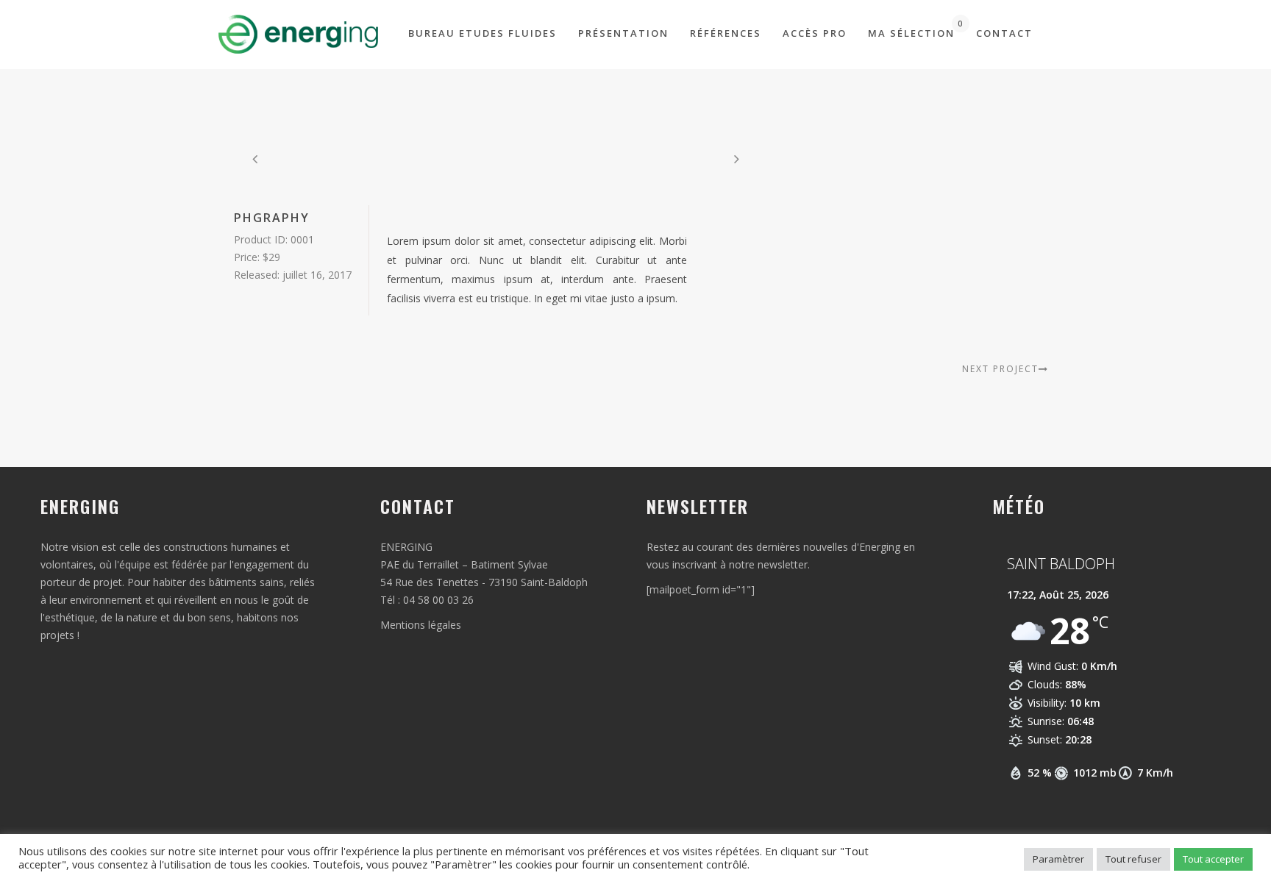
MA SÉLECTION (911, 29)
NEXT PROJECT (1000, 369)
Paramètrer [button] (1058, 859)
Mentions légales (420, 625)
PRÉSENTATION (623, 33)
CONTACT (1004, 33)
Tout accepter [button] (1213, 859)
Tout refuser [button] (1133, 859)
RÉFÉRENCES (725, 33)
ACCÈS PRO (815, 33)
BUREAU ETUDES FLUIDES (482, 33)
